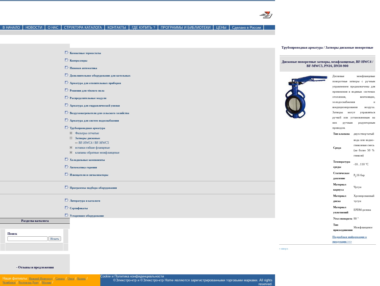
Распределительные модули (88, 98)
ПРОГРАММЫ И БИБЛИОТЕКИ (185, 27)
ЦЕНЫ (221, 27)
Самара (60, 278)
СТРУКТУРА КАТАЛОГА (83, 27)
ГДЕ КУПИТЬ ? (143, 27)
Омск (71, 278)
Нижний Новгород (40, 278)
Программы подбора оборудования (93, 187)
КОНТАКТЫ (117, 27)
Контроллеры (78, 60)
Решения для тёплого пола (87, 90)
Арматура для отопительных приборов (95, 83)
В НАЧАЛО (11, 27)
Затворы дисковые (87, 138)
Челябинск (9, 282)
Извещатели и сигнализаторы (89, 174)
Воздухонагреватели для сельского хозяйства (99, 113)
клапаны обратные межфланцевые (97, 152)
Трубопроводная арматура (87, 128)
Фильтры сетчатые (87, 133)
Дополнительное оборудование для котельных (100, 75)
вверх (284, 248)
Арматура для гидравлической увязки (95, 105)
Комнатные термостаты (85, 53)
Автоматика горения (83, 167)
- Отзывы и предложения (35, 267)
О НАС (53, 27)
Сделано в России (246, 27)
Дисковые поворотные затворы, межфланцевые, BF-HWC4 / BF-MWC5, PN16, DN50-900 (327, 64)
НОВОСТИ (34, 27)
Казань (81, 278)
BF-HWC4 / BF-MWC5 (94, 143)
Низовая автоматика (83, 68)
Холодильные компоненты (87, 159)
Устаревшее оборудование (87, 215)
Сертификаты (79, 208)
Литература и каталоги (85, 200)
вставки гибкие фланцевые (92, 147)
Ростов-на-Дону (29, 282)
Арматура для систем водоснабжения (94, 120)
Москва (46, 282)
